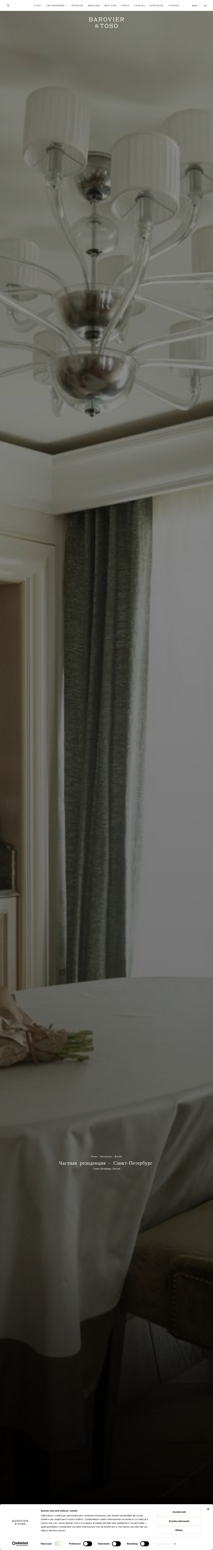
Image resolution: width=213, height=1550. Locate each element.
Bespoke (94, 6)
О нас (37, 6)
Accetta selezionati (179, 1521)
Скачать (139, 6)
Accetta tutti (179, 1512)
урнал (125, 6)
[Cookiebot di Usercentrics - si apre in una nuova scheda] (20, 1544)
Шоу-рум (110, 6)
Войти (195, 6)
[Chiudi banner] (208, 1509)
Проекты (77, 6)
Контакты (156, 6)
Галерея (173, 6)
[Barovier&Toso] (24, 5)
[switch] (87, 1543)
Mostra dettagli (163, 1544)
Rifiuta (179, 1530)
